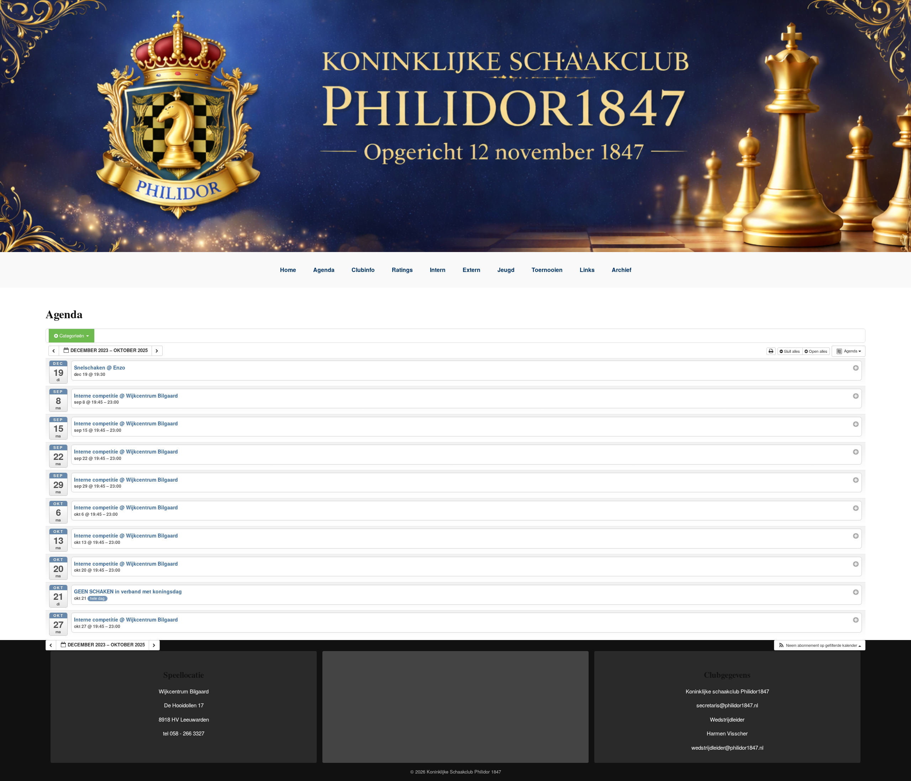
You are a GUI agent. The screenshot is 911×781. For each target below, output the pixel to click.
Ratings (402, 270)
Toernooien (547, 270)
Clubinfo (363, 270)
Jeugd (506, 270)
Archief (621, 270)
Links (587, 270)
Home (288, 270)
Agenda (324, 270)
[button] (819, 645)
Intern (438, 270)
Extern (471, 270)
